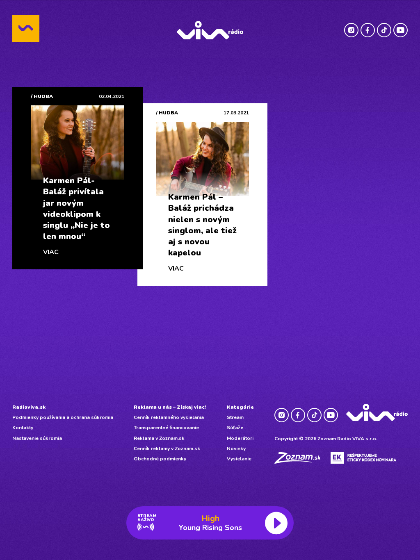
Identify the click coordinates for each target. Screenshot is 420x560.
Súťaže (235, 427)
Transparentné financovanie (166, 427)
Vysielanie (239, 458)
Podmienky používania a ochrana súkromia (62, 417)
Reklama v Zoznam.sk (159, 438)
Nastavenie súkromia (37, 438)
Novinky (236, 448)
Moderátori (240, 438)
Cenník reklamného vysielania (169, 417)
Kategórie (240, 407)
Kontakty (22, 427)
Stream (235, 417)
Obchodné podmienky (160, 458)
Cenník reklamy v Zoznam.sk (167, 448)
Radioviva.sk (29, 407)
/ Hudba (42, 96)
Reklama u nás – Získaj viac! (170, 407)
